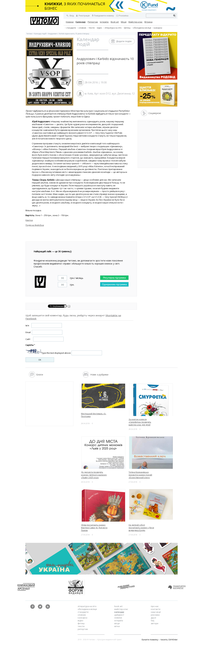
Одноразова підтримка (114, 284)
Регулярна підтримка (114, 277)
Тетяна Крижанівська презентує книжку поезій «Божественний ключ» (140, 475)
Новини (70, 21)
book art (118, 606)
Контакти (155, 609)
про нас (155, 606)
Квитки (29, 220)
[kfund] (157, 105)
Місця (123, 21)
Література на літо (113, 27)
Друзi (153, 617)
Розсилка (123, 15)
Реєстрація (84, 15)
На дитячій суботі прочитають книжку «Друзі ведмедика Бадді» (141, 528)
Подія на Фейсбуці (35, 225)
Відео (99, 27)
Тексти (81, 626)
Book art (115, 21)
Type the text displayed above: (56, 352)
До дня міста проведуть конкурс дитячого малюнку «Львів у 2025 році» (94, 475)
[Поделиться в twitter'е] (69, 306)
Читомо (29, 33)
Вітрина (148, 21)
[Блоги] (32, 376)
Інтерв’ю (104, 21)
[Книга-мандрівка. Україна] (101, 573)
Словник (82, 27)
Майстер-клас (135, 21)
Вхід (71, 15)
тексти (92, 27)
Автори (154, 623)
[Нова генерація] (157, 78)
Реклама (155, 614)
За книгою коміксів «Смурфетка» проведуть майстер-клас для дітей (140, 422)
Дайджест (119, 614)
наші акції (156, 612)
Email (28, 332)
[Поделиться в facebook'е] (65, 306)
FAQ (152, 620)
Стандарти (71, 27)
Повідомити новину (104, 15)
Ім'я (27, 325)
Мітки (117, 626)
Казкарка (158, 27)
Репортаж (93, 21)
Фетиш (127, 27)
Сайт (28, 339)
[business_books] (101, 11)
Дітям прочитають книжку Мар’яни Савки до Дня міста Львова (94, 528)
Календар (81, 21)
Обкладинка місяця (142, 27)
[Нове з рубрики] (86, 376)
